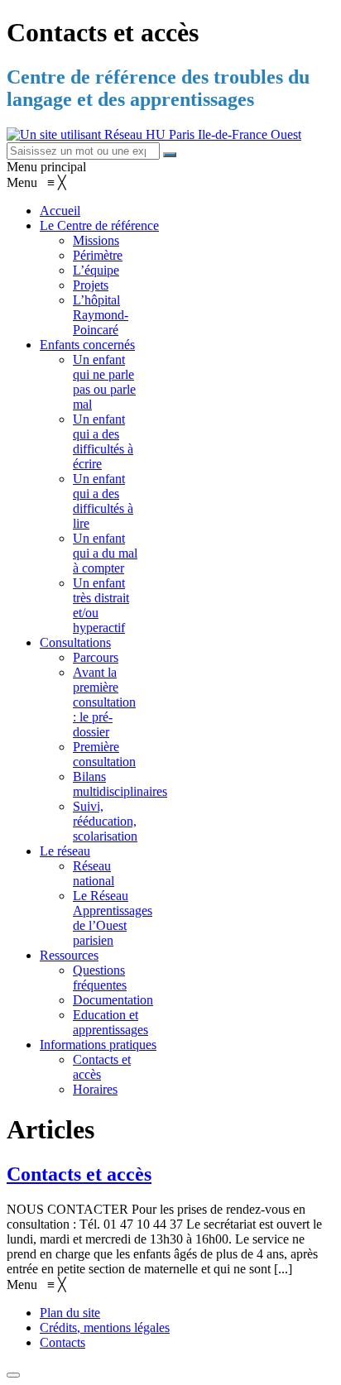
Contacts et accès (79, 1174)
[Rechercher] (169, 154)
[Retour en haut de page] (13, 1375)
